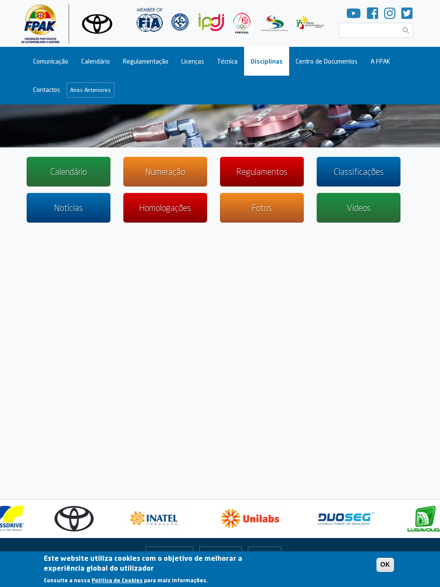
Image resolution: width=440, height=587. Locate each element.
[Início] (70, 23)
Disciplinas (267, 61)
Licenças (192, 61)
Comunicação (50, 61)
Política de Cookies (117, 580)
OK (385, 564)
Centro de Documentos (327, 61)
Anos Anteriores (90, 89)
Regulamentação (145, 61)
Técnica (227, 61)
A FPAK (380, 61)
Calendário (95, 61)
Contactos (46, 89)
